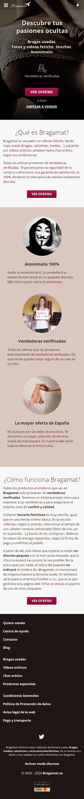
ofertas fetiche (52, 141)
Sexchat (63, 46)
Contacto (10, 639)
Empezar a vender (41, 106)
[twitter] (42, 736)
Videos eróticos (15, 667)
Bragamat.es (53, 773)
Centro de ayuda (16, 631)
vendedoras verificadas (53, 354)
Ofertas (10, 524)
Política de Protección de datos (27, 704)
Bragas (73, 747)
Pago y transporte (17, 720)
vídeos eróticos (20, 150)
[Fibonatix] (42, 790)
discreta (9, 182)
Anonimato (41, 51)
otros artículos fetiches (44, 751)
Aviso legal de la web (19, 712)
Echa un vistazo (53, 584)
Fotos (17, 46)
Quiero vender (14, 623)
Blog (6, 648)
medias (55, 145)
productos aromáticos (34, 488)
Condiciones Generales (20, 696)
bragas (27, 145)
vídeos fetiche (40, 46)
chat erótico (64, 150)
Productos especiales (19, 684)
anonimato (54, 282)
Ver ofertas (41, 92)
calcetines (40, 145)
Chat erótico (12, 676)
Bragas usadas (41, 41)
